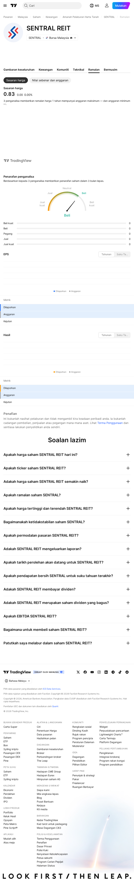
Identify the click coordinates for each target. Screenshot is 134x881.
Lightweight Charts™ (111, 734)
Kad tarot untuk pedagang (52, 823)
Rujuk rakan (79, 734)
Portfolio (8, 812)
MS (97, 5)
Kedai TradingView (47, 820)
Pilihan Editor (79, 764)
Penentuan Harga (47, 730)
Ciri (38, 726)
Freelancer (78, 783)
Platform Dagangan (110, 742)
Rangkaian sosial (81, 726)
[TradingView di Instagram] (99, 672)
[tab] (15, 80)
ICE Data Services (51, 688)
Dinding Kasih (80, 730)
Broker (40, 752)
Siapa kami (43, 790)
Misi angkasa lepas (47, 793)
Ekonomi (8, 790)
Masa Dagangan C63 (49, 827)
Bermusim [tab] (110, 69)
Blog (39, 797)
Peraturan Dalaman (83, 742)
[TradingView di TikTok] (120, 672)
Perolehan (9, 793)
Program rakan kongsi (112, 760)
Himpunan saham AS (48, 779)
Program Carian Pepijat (50, 861)
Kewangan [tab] (46, 69)
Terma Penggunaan (110, 423)
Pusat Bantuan (45, 801)
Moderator (78, 745)
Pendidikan (78, 760)
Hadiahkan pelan (46, 738)
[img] (71, 37)
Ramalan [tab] (94, 69)
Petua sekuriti (44, 857)
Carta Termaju (107, 738)
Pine (5, 760)
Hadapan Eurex (45, 775)
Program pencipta (82, 738)
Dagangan (78, 756)
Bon (5, 745)
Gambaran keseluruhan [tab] (19, 69)
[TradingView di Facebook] (85, 672)
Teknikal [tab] (78, 69)
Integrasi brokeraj (109, 756)
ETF (5, 741)
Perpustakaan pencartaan (114, 730)
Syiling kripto (10, 749)
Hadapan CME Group (49, 771)
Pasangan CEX (11, 752)
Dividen (7, 797)
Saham (7, 737)
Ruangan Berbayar (83, 786)
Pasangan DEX (11, 756)
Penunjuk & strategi (83, 775)
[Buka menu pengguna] (106, 5)
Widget (103, 726)
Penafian (42, 842)
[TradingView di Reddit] (127, 672)
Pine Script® (10, 827)
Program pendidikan (111, 764)
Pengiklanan (106, 752)
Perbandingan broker (49, 756)
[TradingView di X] (78, 672)
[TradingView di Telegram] (113, 672)
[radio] (106, 254)
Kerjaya (41, 805)
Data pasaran (44, 734)
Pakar (75, 779)
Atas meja (9, 842)
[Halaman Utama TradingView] (14, 5)
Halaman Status (46, 865)
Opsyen (7, 820)
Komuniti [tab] (63, 69)
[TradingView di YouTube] (92, 672)
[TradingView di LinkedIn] (106, 672)
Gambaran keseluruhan (50, 749)
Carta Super (10, 726)
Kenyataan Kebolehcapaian (52, 854)
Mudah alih (9, 838)
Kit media (42, 809)
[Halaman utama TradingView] (17, 672)
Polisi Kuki (42, 850)
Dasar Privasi (44, 846)
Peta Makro (10, 823)
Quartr (55, 706)
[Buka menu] (5, 5)
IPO (5, 801)
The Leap (42, 760)
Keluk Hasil (9, 816)
